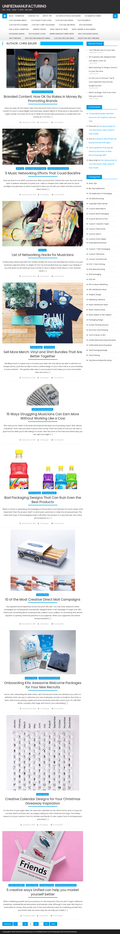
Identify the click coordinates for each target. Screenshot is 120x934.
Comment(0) (58, 122)
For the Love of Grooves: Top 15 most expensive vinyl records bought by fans (101, 82)
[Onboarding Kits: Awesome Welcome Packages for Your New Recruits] (42, 652)
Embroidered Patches (97, 243)
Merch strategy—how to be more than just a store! (102, 94)
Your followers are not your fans (102, 50)
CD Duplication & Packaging (68, 16)
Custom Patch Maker (18, 25)
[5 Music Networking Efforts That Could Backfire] (42, 147)
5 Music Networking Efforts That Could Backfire (42, 173)
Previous (7, 924)
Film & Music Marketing (19, 29)
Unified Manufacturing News (61, 34)
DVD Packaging (85, 25)
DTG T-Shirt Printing (97, 264)
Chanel (92, 113)
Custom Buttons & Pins (41, 20)
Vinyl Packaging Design (88, 34)
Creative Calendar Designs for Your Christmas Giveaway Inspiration (42, 801)
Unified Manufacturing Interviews (102, 340)
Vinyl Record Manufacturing (37, 38)
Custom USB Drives (67, 25)
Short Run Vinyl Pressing (88, 38)
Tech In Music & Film (36, 34)
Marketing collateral (97, 299)
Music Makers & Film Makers (84, 29)
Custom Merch (83, 20)
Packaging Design (16, 34)
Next (53, 924)
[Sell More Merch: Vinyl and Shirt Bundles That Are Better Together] (42, 313)
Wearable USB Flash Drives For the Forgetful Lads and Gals (102, 117)
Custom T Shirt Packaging (43, 25)
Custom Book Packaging (99, 214)
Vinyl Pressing (15, 38)
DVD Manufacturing (97, 269)
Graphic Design (39, 29)
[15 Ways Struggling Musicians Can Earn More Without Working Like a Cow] (42, 394)
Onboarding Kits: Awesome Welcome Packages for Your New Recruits (42, 685)
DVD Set (92, 279)
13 (25, 924)
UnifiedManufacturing (24, 6)
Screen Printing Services (98, 325)
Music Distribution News (98, 304)
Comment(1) (58, 708)
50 (46, 924)
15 (36, 924)
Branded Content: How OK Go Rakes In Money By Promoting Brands (43, 99)
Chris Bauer (44, 122)
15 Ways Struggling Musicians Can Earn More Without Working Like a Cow (43, 416)
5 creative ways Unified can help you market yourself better (43, 892)
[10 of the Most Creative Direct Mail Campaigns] (42, 560)
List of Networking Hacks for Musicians (43, 255)
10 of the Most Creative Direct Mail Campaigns (42, 599)
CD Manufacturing (93, 16)
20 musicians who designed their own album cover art (102, 59)
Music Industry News (59, 29)
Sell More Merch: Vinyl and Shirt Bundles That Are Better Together (43, 354)
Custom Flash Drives (64, 20)
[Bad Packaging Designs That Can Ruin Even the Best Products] (42, 467)
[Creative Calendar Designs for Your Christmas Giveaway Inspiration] (42, 752)
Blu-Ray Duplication (97, 188)
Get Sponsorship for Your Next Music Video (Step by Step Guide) (102, 130)
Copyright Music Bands (98, 203)
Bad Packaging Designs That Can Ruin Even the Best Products (42, 500)
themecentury (71, 932)
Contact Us (33, 16)
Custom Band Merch (18, 20)
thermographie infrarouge (99, 147)
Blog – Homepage (16, 16)
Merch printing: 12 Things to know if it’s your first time (103, 69)
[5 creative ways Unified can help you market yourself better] (42, 856)
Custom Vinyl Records (64, 38)
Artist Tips (47, 16)
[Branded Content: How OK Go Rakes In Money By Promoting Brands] (42, 68)
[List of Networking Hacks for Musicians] (42, 223)
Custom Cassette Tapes (99, 224)
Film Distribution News (98, 289)
